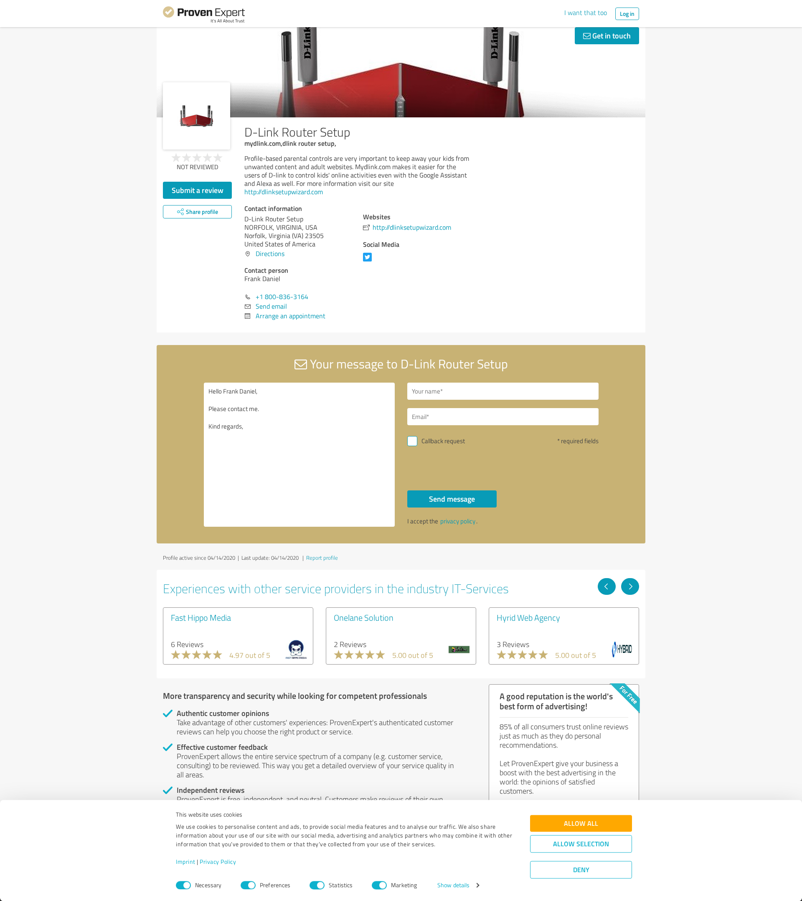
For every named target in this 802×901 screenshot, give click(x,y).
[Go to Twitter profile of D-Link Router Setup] (369, 261)
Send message (452, 498)
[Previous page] (607, 586)
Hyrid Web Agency (528, 617)
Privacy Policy (218, 862)
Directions (270, 253)
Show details (453, 885)
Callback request (443, 441)
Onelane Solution (363, 617)
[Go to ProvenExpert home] (204, 15)
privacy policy (457, 521)
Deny (581, 870)
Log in (627, 14)
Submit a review (197, 190)
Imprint (185, 862)
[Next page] (630, 586)
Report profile (322, 557)
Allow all (581, 823)
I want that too (585, 12)
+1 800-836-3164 (282, 296)
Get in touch (611, 35)
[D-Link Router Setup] (196, 116)
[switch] (248, 885)
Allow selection (581, 844)
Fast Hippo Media (201, 617)
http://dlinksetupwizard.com (283, 191)
